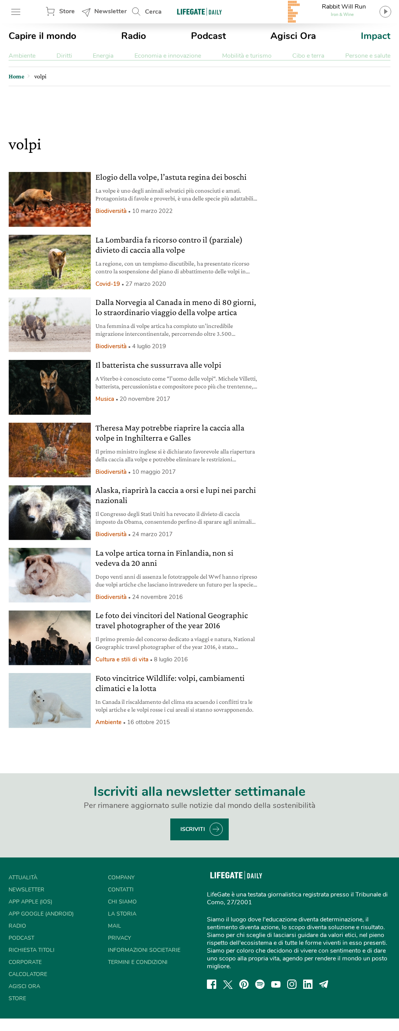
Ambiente (22, 55)
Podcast (208, 36)
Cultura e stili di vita (121, 659)
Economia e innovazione (167, 55)
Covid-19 (107, 284)
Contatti (121, 889)
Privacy (119, 938)
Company (121, 877)
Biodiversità (111, 211)
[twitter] (228, 984)
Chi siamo (122, 901)
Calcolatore (28, 974)
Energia (103, 55)
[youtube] (276, 984)
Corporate (25, 962)
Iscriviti (192, 829)
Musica (104, 399)
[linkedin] (307, 984)
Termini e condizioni (138, 962)
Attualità (23, 877)
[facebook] (211, 984)
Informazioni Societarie (144, 950)
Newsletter (110, 11)
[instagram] (292, 984)
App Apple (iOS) (30, 901)
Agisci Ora (293, 36)
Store (67, 11)
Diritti (64, 55)
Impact (375, 36)
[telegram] (323, 984)
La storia (122, 914)
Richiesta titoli (32, 950)
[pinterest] (244, 984)
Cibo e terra (308, 55)
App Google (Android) (41, 914)
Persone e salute (367, 55)
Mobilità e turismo (247, 55)
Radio (133, 36)
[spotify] (260, 984)
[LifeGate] (199, 11)
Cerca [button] (153, 11)
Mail (114, 926)
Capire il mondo (42, 36)
